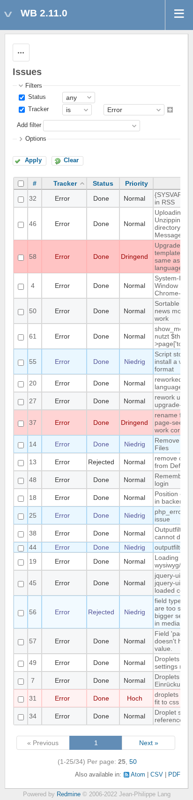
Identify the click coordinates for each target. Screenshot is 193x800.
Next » (148, 743)
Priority (136, 183)
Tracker (37, 109)
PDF (174, 774)
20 (33, 383)
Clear (71, 160)
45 (33, 583)
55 (33, 361)
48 (33, 479)
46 (33, 223)
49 (33, 662)
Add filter (29, 125)
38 (33, 533)
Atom (138, 774)
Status (36, 97)
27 (33, 401)
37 (33, 422)
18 (33, 497)
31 (33, 698)
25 (33, 515)
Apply (33, 160)
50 (33, 311)
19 (33, 561)
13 (33, 462)
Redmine (69, 794)
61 (33, 336)
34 (33, 716)
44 (33, 547)
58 (33, 256)
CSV (156, 774)
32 (33, 198)
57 (33, 641)
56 (33, 612)
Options (35, 139)
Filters (33, 86)
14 (33, 444)
